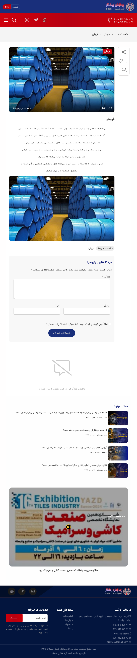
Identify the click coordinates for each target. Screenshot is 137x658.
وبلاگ (70, 628)
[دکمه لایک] (124, 61)
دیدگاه (106, 277)
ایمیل (106, 306)
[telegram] (35, 20)
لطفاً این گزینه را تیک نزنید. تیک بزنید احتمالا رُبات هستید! (77, 324)
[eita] (44, 20)
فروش (107, 34)
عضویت (14, 617)
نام (57, 306)
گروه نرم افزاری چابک (62, 653)
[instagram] (27, 20)
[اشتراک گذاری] (124, 52)
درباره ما (69, 620)
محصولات (68, 624)
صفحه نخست (122, 34)
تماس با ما (68, 616)
